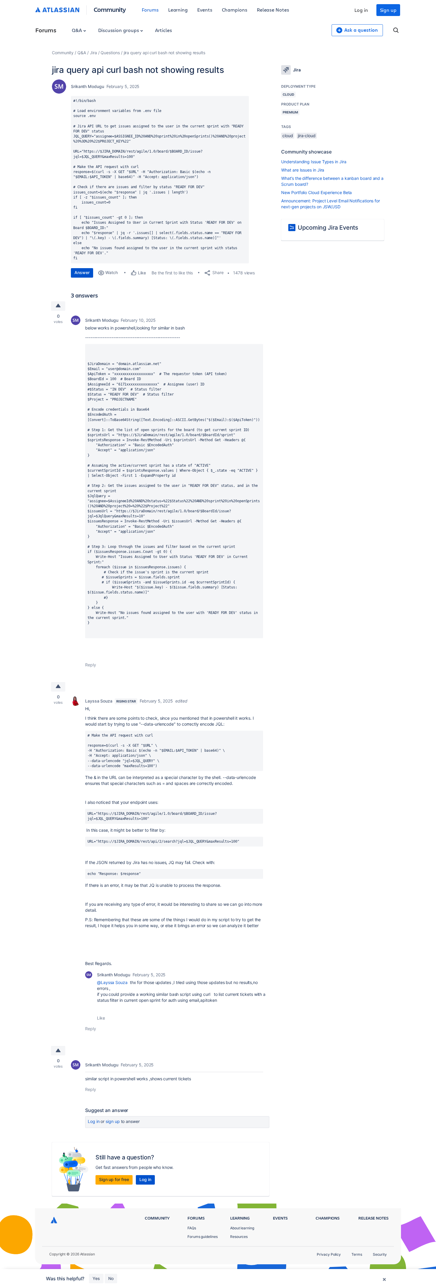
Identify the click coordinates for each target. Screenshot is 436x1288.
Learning (178, 10)
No (111, 1278)
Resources (239, 1236)
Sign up (388, 10)
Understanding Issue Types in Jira (313, 161)
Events (204, 10)
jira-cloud (307, 135)
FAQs (191, 1228)
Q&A (77, 30)
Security (380, 1254)
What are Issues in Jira (302, 169)
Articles (163, 30)
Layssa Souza (98, 700)
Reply (90, 664)
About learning (242, 1228)
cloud (287, 135)
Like (101, 1017)
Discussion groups (119, 30)
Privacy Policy (329, 1254)
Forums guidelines (202, 1236)
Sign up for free (114, 1179)
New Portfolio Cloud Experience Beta (316, 192)
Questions (110, 52)
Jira (93, 52)
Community (110, 9)
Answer (82, 272)
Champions (234, 10)
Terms (356, 1254)
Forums (150, 10)
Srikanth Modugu (87, 86)
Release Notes (273, 10)
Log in (361, 10)
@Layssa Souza (112, 982)
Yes (96, 1278)
